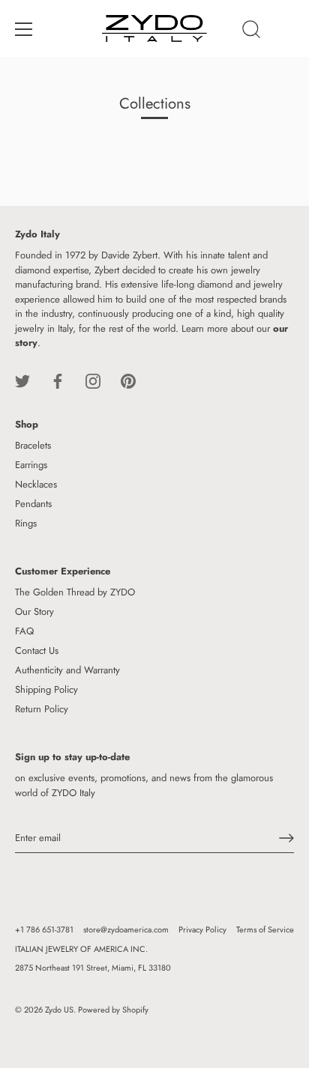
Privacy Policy (202, 929)
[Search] (251, 31)
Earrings (31, 465)
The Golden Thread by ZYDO (75, 592)
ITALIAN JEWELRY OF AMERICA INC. (81, 949)
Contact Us (36, 650)
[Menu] (24, 29)
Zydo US (59, 1010)
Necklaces (36, 484)
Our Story (34, 611)
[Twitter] (22, 380)
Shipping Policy (46, 689)
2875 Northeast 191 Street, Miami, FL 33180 (93, 968)
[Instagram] (93, 380)
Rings (26, 523)
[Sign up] (286, 838)
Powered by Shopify (113, 1010)
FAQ (24, 631)
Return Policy (41, 709)
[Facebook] (57, 380)
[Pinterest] (128, 380)
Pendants (33, 504)
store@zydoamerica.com (126, 929)
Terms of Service (265, 929)
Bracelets (33, 445)
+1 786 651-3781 (44, 929)
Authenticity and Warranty (67, 670)
